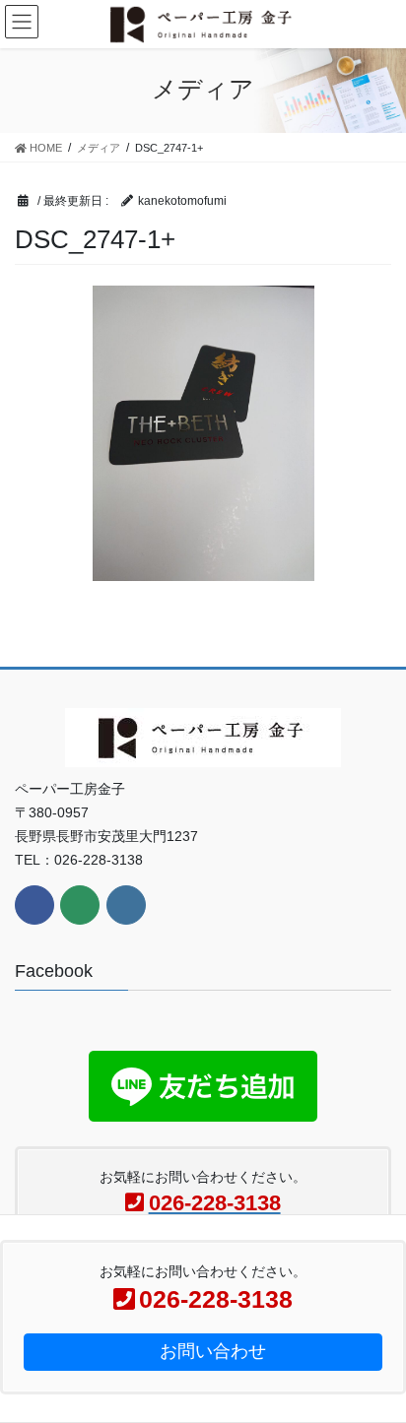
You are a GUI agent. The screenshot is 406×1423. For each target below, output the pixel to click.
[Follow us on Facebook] (34, 905)
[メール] (80, 905)
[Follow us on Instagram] (126, 905)
